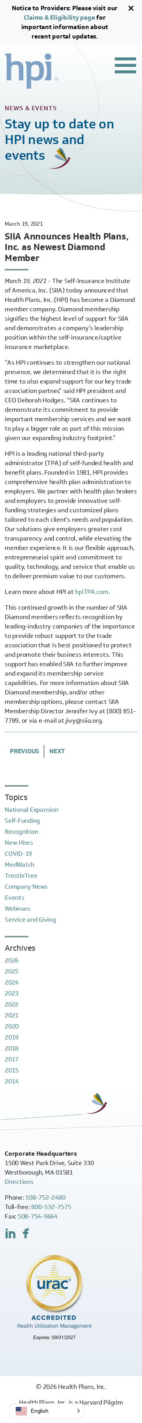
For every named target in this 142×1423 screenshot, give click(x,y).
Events (14, 897)
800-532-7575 (51, 1206)
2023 (12, 993)
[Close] (131, 8)
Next (57, 751)
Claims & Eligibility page (59, 17)
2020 (12, 1026)
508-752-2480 (45, 1197)
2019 (12, 1037)
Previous (24, 751)
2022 (12, 1004)
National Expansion (31, 809)
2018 (12, 1048)
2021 (12, 1015)
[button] (47, 1411)
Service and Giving (30, 919)
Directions (19, 1181)
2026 (12, 960)
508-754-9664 (38, 1216)
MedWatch (19, 864)
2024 (12, 982)
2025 (12, 971)
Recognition (21, 831)
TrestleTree (21, 875)
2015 (12, 1070)
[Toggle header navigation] (125, 65)
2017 (12, 1059)
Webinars (17, 908)
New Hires (19, 842)
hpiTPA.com (91, 591)
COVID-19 (18, 853)
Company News (26, 886)
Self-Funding (22, 820)
